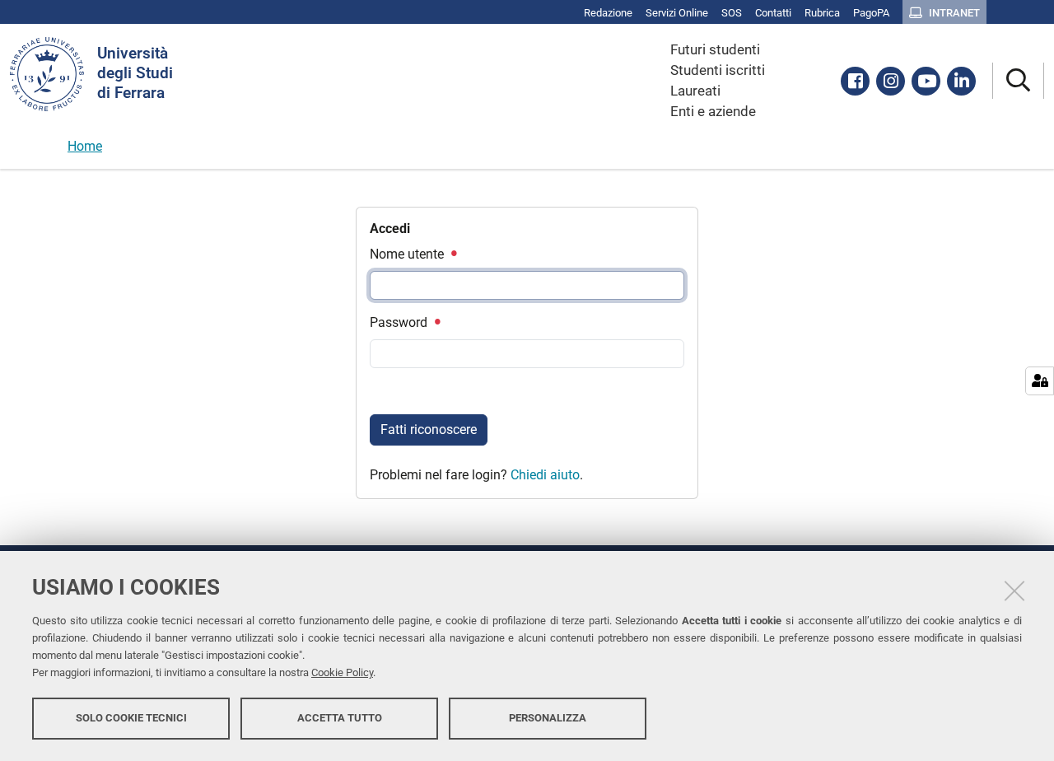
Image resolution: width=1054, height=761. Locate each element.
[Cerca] (1018, 81)
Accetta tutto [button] (339, 718)
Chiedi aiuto (545, 475)
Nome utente (408, 254)
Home (85, 146)
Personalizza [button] (547, 718)
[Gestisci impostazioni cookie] (1039, 380)
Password (400, 322)
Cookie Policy (342, 672)
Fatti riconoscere (428, 429)
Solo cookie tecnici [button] (131, 718)
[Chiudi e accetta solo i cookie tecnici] (1014, 590)
